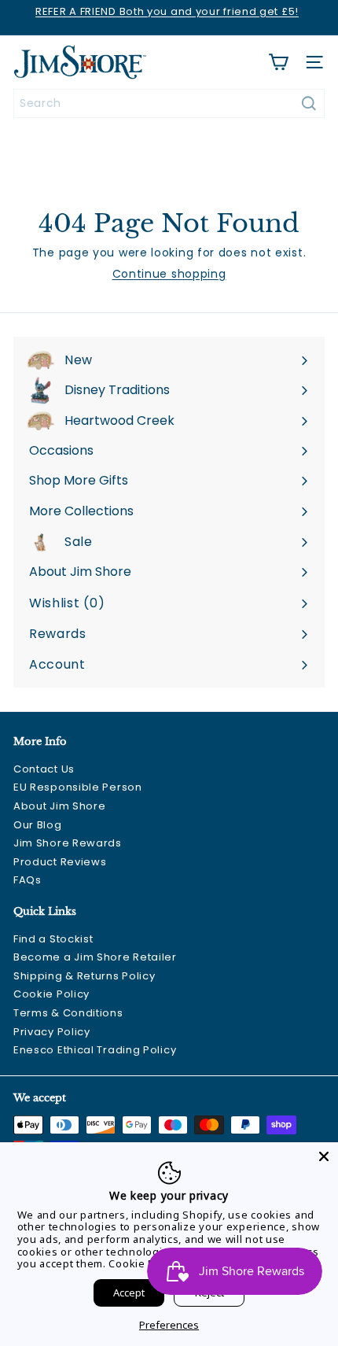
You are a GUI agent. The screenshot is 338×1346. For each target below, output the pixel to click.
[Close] (324, 1156)
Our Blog (37, 824)
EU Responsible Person (77, 787)
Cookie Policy (51, 993)
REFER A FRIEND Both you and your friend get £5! (167, 11)
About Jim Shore (59, 805)
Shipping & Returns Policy (84, 975)
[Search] (309, 103)
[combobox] (169, 103)
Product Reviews (60, 861)
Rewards (57, 634)
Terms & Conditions (68, 1012)
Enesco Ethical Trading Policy (94, 1049)
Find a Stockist (53, 938)
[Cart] (278, 62)
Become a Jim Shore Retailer (95, 957)
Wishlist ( (63, 603)
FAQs (27, 879)
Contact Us (44, 769)
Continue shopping (169, 274)
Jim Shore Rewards (67, 842)
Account (57, 664)
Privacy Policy (51, 1031)
